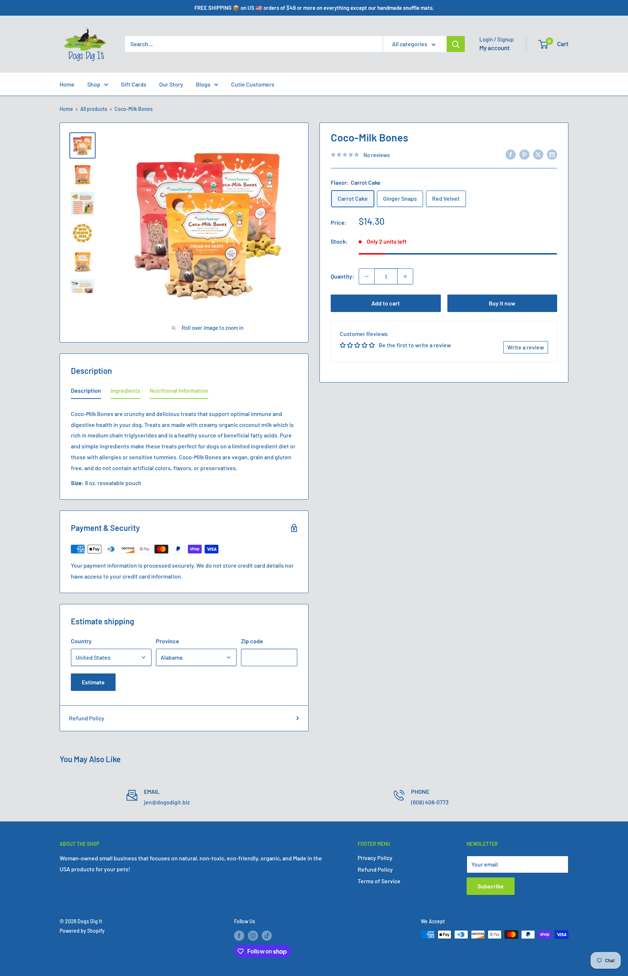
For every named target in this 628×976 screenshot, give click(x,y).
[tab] (86, 392)
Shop (93, 84)
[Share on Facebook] (511, 154)
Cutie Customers (252, 84)
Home (67, 84)
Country (81, 640)
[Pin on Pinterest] (524, 154)
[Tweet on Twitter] (538, 154)
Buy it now (502, 303)
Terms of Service (379, 880)
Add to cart (385, 303)
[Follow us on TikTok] (267, 935)
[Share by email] (552, 154)
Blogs (203, 84)
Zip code (252, 640)
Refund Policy (86, 718)
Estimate (93, 682)
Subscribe (491, 886)
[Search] (456, 44)
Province (167, 640)
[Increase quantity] (405, 276)
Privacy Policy (375, 857)
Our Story (171, 84)
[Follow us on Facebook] (239, 935)
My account (494, 47)
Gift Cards (133, 84)
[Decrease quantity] (366, 276)
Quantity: (342, 276)
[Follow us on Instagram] (253, 935)
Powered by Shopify (82, 931)
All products (93, 109)
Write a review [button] (525, 346)
